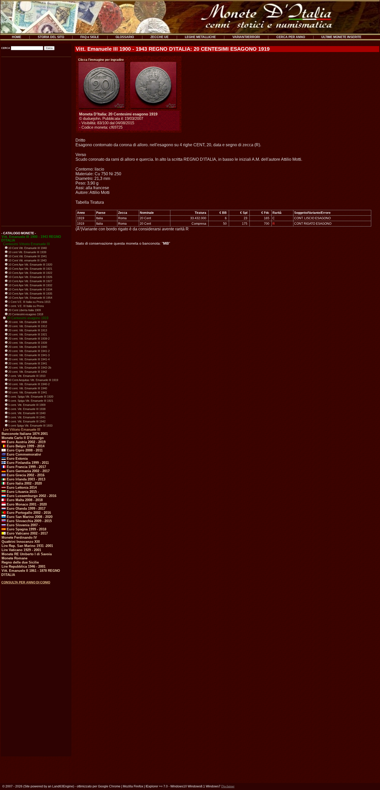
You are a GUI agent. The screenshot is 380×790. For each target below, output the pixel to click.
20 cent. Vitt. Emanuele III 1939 (27, 342)
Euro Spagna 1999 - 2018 (26, 529)
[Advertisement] (36, 139)
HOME (16, 37)
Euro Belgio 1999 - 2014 (25, 446)
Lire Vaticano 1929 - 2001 (21, 550)
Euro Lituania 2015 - (22, 492)
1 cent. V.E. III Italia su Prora (25, 306)
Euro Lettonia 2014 (21, 487)
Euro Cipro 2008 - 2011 (24, 450)
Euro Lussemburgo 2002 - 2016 (31, 496)
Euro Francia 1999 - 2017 (26, 467)
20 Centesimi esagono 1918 (25, 314)
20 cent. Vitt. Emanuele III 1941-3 (28, 355)
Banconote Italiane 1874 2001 (25, 434)
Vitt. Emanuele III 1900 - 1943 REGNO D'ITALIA (31, 238)
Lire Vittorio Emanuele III (21, 429)
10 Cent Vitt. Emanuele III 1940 (27, 248)
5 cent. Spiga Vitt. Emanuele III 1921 (30, 400)
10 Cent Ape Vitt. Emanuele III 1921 (29, 268)
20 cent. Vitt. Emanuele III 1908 (27, 322)
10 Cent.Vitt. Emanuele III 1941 (27, 256)
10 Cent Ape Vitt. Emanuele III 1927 (29, 281)
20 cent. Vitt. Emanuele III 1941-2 (28, 351)
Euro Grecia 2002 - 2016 (25, 475)
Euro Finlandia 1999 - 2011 (27, 463)
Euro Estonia (17, 458)
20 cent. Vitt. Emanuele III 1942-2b (29, 367)
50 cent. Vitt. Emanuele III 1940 (27, 388)
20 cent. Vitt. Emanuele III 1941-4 (28, 359)
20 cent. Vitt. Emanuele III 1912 (27, 326)
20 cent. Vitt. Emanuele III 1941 (27, 363)
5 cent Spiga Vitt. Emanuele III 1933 (29, 425)
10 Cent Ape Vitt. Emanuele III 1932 (29, 285)
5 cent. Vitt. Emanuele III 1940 (26, 413)
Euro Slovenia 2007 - (23, 525)
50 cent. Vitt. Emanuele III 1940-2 (28, 384)
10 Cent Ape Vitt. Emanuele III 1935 (29, 293)
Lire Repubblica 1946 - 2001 (23, 566)
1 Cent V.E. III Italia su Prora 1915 (28, 301)
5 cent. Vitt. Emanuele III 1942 (26, 421)
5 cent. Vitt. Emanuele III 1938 (26, 409)
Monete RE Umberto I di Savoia (27, 554)
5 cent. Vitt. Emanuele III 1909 (26, 404)
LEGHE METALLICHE (200, 37)
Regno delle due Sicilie (20, 562)
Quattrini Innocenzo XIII (21, 542)
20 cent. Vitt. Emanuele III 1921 (27, 334)
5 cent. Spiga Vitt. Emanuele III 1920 (30, 396)
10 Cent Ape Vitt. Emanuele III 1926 (29, 277)
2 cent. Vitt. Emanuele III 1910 (26, 375)
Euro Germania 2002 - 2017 (28, 471)
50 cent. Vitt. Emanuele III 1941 (27, 392)
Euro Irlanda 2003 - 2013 (25, 479)
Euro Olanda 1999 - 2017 (25, 508)
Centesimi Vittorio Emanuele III (26, 244)
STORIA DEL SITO (51, 37)
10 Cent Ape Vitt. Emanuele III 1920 (29, 264)
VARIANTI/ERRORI (246, 37)
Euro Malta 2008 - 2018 (24, 500)
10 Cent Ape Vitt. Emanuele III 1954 (29, 297)
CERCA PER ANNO (290, 37)
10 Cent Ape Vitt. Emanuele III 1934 (29, 289)
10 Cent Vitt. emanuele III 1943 (27, 260)
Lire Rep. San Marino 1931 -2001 (27, 546)
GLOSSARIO (125, 37)
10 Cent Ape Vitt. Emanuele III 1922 (29, 272)
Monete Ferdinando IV (19, 537)
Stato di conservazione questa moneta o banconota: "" (122, 243)
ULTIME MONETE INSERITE (341, 37)
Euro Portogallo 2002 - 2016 (28, 513)
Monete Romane (14, 558)
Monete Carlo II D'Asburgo (23, 438)
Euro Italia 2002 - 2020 (24, 483)
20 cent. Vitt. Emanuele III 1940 (27, 346)
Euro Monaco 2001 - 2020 (26, 504)
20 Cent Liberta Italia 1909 (24, 310)
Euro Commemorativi (23, 454)
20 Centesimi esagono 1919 (27, 318)
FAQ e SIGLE (89, 37)
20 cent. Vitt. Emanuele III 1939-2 (28, 338)
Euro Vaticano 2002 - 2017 (27, 533)
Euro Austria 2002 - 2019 (25, 442)
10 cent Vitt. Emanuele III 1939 (26, 252)
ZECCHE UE (159, 37)
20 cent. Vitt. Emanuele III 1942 (27, 371)
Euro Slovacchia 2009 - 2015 (29, 521)
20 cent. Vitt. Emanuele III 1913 (27, 330)
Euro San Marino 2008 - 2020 (29, 517)
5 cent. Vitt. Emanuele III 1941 (26, 417)
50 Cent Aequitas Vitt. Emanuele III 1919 (32, 380)
